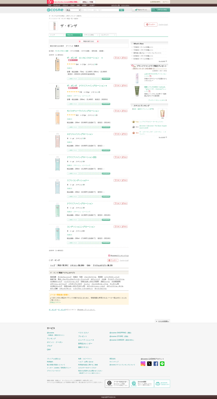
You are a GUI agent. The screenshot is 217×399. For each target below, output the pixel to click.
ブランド (65, 5)
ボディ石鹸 (54, 288)
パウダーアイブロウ (75, 284)
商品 (70, 35)
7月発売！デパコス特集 (143, 47)
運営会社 (113, 359)
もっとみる (162, 61)
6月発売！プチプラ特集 (143, 56)
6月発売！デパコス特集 (143, 59)
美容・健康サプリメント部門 (143, 109)
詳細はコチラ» (55, 302)
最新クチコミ (83, 347)
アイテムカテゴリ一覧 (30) (103, 265)
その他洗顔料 (116, 281)
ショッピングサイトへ (73, 60)
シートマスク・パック (111, 277)
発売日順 (95, 51)
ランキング (56, 5)
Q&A (78, 5)
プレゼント (82, 336)
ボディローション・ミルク (96, 286)
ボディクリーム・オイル (115, 286)
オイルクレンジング (64, 277)
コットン (87, 284)
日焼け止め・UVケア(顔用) (90, 281)
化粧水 (69, 68)
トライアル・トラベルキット (83, 288)
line (162, 363)
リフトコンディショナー (78, 180)
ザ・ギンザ (55, 260)
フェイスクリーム (90, 277)
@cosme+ (142, 126)
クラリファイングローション (80, 203)
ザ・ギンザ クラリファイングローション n (87, 86)
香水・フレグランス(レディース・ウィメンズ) (73, 279)
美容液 (100, 277)
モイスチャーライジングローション (83, 111)
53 (83, 138)
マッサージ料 (114, 284)
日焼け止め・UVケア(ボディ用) (74, 286)
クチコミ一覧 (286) (77, 265)
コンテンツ (105, 35)
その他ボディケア (56, 281)
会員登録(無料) (155, 2)
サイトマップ (114, 362)
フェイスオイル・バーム (100, 284)
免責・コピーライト (85, 359)
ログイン (166, 2)
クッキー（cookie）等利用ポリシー (59, 368)
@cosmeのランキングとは (120, 255)
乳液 (81, 277)
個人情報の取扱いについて (56, 365)
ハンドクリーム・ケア (71, 281)
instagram (143, 363)
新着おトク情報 (88, 2)
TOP (49, 5)
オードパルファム (101, 288)
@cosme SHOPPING (121, 333)
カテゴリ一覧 (115, 5)
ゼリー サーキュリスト (156, 122)
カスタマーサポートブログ (87, 368)
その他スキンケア (56, 286)
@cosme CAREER (122, 340)
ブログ (72, 5)
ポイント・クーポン (55, 342)
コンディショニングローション (81, 227)
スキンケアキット (65, 288)
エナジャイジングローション (80, 134)
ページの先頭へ (163, 321)
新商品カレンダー (85, 344)
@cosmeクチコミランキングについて (122, 365)
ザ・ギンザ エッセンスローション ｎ (85, 58)
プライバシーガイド (54, 371)
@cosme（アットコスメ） (86, 310)
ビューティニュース (86, 340)
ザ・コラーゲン (144, 132)
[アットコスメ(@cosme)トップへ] (55, 11)
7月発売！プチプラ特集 (143, 50)
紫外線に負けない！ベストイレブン (147, 53)
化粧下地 (53, 279)
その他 (104, 279)
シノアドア (143, 122)
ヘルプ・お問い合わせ (85, 362)
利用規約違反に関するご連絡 (88, 365)
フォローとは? (124, 260)
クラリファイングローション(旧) (81, 157)
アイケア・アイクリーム (116, 279)
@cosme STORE (119, 336)
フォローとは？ (163, 24)
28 (95, 64)
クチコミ (89, 35)
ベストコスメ (125, 5)
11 (95, 115)
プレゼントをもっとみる (156, 100)
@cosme (56, 334)
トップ (52, 35)
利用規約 (50, 362)
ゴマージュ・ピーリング (81, 96)
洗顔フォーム (105, 281)
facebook (156, 363)
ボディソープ (95, 279)
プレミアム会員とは (54, 359)
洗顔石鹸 (53, 277)
